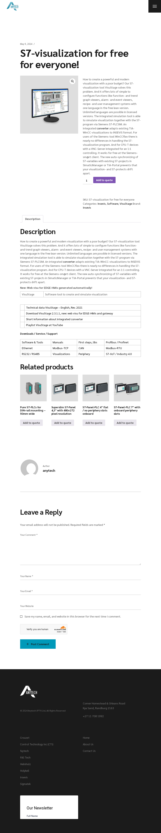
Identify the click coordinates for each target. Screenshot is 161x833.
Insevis (101, 203)
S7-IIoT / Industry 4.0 (119, 354)
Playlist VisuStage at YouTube (44, 325)
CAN (81, 348)
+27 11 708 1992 (93, 716)
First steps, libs (88, 342)
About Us (88, 744)
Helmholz (25, 764)
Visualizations (61, 354)
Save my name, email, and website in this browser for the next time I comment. (73, 616)
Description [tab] (32, 219)
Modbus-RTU (114, 348)
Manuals (58, 342)
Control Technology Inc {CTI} (36, 744)
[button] (72, 81)
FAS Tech (25, 757)
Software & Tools (32, 342)
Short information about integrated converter (54, 319)
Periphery (84, 354)
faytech (24, 751)
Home (86, 737)
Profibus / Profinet (117, 342)
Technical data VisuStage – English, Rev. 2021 (54, 307)
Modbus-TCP (60, 348)
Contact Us (89, 751)
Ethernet (27, 348)
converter (103, 128)
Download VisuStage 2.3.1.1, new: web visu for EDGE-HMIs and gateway (69, 313)
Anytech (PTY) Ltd (36, 710)
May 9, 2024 (26, 43)
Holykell (24, 770)
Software (112, 203)
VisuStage (126, 203)
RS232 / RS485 (31, 354)
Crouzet (24, 737)
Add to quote (104, 180)
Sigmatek (25, 784)
